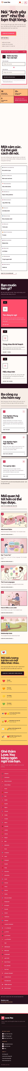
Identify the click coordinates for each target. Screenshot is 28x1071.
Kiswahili (5, 826)
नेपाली (4, 943)
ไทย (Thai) (5, 969)
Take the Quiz (14, 429)
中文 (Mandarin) (6, 980)
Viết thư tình (5, 37)
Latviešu (5, 830)
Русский (5, 909)
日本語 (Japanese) (7, 984)
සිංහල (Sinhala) (6, 965)
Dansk (4, 788)
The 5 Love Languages (8, 582)
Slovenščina (5, 875)
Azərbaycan (5, 777)
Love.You (7, 2)
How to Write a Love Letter (9, 608)
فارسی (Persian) (6, 939)
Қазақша (5, 920)
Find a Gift (14, 476)
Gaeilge (4, 815)
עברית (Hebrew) (6, 928)
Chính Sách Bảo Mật (6, 1058)
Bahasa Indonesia (7, 781)
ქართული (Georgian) (7, 973)
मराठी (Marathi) (6, 946)
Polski (4, 856)
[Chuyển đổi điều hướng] (25, 2)
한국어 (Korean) (6, 988)
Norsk (4, 848)
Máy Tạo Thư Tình (8, 1038)
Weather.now (7, 1001)
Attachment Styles (6, 529)
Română (5, 864)
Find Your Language (14, 453)
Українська (5, 916)
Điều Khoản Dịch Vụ (6, 1060)
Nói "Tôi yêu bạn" (8, 1036)
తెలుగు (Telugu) (6, 961)
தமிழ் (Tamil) (5, 958)
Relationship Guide (6, 633)
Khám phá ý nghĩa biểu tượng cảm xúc (12, 673)
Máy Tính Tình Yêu (8, 1033)
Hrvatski (5, 818)
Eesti (4, 796)
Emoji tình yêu (7, 1046)
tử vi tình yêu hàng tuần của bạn (16, 481)
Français (5, 811)
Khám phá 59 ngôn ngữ (8, 33)
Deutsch (5, 792)
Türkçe (4, 886)
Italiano (4, 822)
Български (5, 905)
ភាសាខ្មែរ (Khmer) (6, 976)
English (4, 799)
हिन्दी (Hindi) (5, 950)
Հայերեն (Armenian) (7, 924)
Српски (5, 912)
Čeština (5, 894)
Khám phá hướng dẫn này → (7, 534)
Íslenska (5, 890)
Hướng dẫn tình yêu (8, 1044)
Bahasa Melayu (6, 784)
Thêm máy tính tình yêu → (8, 81)
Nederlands (5, 845)
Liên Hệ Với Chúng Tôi (7, 1056)
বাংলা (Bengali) (6, 954)
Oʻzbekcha (5, 852)
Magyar (5, 837)
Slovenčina (5, 871)
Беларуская (5, 901)
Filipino (4, 807)
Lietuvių (5, 833)
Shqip (4, 867)
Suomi (4, 879)
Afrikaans (5, 773)
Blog (5, 1048)
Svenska (5, 882)
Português (5, 860)
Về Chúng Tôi (5, 1054)
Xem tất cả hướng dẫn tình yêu (9, 505)
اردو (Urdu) (5, 931)
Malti (4, 841)
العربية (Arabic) (6, 935)
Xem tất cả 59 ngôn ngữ (9, 273)
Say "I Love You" (6, 555)
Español (5, 803)
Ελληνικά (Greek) (7, 897)
